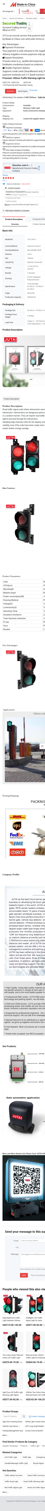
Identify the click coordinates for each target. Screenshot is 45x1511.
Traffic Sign (26, 1457)
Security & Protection (16, 18)
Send (24, 1275)
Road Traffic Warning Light (34, 1481)
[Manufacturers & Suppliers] (22, 4)
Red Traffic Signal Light (13, 1487)
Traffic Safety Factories (13, 1475)
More (4, 1492)
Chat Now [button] (33, 90)
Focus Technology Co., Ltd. (31, 1501)
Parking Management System (13, 1430)
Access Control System (34, 1430)
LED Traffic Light (10, 1457)
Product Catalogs (38, 1416)
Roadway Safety (31, 18)
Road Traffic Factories (36, 1475)
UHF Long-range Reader (34, 1426)
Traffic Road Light (11, 1481)
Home (4, 18)
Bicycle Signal (38, 1463)
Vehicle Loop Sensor (10, 1426)
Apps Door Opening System (13, 1421)
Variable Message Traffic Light (16, 1463)
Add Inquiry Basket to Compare (17, 210)
